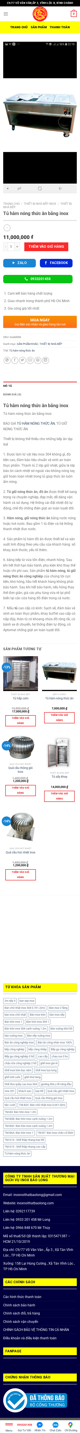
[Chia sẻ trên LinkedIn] (45, 360)
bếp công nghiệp (14, 1049)
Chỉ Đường (71, 1430)
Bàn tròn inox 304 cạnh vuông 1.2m (25, 1028)
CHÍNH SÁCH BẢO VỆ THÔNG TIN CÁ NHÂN (36, 1330)
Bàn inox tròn (37, 1014)
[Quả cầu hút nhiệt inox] (20, 827)
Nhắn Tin (40, 1430)
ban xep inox (26, 1000)
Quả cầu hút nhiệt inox (20, 852)
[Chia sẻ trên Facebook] (14, 360)
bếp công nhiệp (37, 1049)
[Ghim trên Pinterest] (37, 360)
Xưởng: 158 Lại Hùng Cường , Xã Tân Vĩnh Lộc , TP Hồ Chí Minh (39, 1266)
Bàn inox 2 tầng (58, 1007)
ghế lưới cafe (12, 1077)
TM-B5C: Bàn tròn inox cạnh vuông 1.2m (28, 1125)
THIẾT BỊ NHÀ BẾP (50, 344)
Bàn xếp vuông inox (38, 1035)
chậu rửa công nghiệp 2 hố (20, 1063)
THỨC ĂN (48, 423)
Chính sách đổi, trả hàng (21, 1313)
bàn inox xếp (56, 1014)
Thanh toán (60, 27)
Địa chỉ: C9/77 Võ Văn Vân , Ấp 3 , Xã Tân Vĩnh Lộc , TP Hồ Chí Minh (38, 1252)
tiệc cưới (9, 1105)
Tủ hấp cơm (20, 698)
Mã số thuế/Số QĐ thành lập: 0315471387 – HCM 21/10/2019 (36, 1239)
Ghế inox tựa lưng (46, 1070)
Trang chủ (19, 27)
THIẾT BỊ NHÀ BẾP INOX (40, 203)
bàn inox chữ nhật (15, 1014)
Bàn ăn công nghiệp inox (19, 1042)
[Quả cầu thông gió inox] (20, 747)
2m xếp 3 (9, 1000)
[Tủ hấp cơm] (20, 673)
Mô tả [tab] (7, 385)
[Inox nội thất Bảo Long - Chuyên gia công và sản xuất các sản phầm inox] (40, 13)
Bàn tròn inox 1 (13, 1021)
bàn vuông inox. (13, 1035)
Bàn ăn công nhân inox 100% (55, 1042)
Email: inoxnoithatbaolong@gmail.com (32, 1195)
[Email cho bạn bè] (30, 360)
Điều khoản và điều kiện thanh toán (30, 1338)
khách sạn (25, 1091)
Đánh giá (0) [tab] (12, 394)
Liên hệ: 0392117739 (19, 1211)
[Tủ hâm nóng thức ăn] (59, 673)
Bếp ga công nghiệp (62, 1049)
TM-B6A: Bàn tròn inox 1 (18, 1132)
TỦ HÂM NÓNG (28, 423)
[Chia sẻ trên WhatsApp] (7, 360)
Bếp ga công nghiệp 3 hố (19, 1056)
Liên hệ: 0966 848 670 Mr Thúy (26, 1228)
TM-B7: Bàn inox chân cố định (55, 1132)
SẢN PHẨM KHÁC (27, 344)
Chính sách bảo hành (19, 1305)
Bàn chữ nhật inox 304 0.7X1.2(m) (24, 1007)
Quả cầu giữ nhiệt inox (60, 1091)
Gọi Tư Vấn (24, 1427)
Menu (9, 1430)
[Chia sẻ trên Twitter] (22, 360)
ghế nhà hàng (32, 1077)
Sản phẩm (39, 27)
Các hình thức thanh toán (22, 1297)
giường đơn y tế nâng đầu (56, 1084)
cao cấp (43, 1056)
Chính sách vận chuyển (20, 1322)
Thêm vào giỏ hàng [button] (20, 721)
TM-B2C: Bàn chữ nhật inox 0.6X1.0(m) (42, 1105)
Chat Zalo (55, 1430)
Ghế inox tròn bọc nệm (17, 1070)
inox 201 (9, 1091)
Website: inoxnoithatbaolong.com (28, 1203)
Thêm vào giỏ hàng (46, 247)
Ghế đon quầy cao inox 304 (20, 1084)
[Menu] (5, 14)
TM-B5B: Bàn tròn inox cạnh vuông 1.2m (28, 1118)
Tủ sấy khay (59, 776)
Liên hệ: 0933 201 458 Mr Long (26, 1220)
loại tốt (39, 1091)
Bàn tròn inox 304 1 (37, 1021)
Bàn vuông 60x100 (61, 1028)
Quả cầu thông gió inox (20, 769)
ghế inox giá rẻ (49, 1063)
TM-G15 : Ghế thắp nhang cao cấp (24, 1146)
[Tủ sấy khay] (59, 751)
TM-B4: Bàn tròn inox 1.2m (20, 1112)
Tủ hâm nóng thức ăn (22, 350)
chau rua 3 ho (60, 1056)
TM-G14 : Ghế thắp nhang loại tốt (24, 1139)
